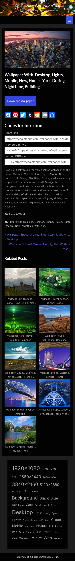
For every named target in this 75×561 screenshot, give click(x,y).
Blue (54, 498)
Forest (26, 520)
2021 (14, 477)
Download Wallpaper (20, 101)
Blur (14, 505)
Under (56, 532)
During (49, 222)
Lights (67, 222)
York (43, 226)
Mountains (30, 526)
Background (25, 498)
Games (33, 520)
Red (14, 532)
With (37, 226)
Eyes (54, 513)
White (37, 538)
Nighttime (27, 226)
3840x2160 (15, 222)
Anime (35, 491)
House (58, 222)
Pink (51, 526)
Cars (29, 505)
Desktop (39, 222)
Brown (21, 505)
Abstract (17, 491)
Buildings (28, 222)
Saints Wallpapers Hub (43, 6)
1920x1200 (49, 469)
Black (44, 498)
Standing (30, 532)
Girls (47, 520)
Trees (47, 532)
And (27, 491)
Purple (58, 526)
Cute (52, 505)
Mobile (10, 226)
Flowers (16, 519)
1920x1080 (26, 468)
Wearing (24, 538)
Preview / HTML (15, 144)
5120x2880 (49, 485)
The (39, 531)
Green (56, 520)
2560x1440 (30, 476)
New (17, 226)
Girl (41, 520)
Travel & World (17, 214)
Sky (21, 532)
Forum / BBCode (15, 156)
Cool (46, 505)
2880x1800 (49, 477)
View (15, 538)
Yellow (58, 538)
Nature (41, 526)
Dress (38, 513)
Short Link (11, 133)
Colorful (39, 505)
